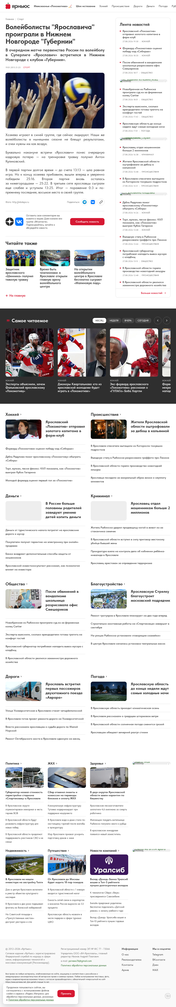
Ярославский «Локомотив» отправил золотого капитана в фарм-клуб (141, 34)
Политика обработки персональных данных (83, 965)
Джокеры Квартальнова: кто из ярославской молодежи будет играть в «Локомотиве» (80, 387)
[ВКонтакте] (19, 222)
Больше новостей (151, 293)
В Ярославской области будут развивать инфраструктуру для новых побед (22, 824)
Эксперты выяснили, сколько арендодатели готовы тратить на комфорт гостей (143, 109)
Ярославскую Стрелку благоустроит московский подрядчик (150, 596)
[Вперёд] (166, 320)
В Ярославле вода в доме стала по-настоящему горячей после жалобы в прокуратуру (66, 824)
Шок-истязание (85, 6)
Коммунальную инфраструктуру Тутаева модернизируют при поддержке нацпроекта (64, 809)
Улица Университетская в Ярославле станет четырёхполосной (44, 710)
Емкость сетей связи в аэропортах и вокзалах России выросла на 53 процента (66, 904)
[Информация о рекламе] (165, 81)
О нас (125, 954)
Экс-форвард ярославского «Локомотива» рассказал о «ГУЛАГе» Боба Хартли (129, 387)
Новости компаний (103, 850)
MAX (155, 970)
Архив (125, 970)
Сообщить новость (87, 221)
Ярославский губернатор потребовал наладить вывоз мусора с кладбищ (145, 254)
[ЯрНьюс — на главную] (18, 6)
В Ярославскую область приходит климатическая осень (125, 708)
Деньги (150, 6)
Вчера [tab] (128, 320)
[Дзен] (10, 222)
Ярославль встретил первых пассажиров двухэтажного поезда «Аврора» (64, 691)
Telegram (157, 954)
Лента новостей (135, 24)
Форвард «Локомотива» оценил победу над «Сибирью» (142, 50)
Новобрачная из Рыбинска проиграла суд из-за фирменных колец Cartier (142, 92)
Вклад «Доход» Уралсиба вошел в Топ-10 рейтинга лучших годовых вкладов (108, 921)
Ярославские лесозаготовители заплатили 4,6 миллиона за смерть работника (108, 809)
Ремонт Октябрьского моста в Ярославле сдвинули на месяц (43, 738)
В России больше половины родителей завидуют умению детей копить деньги (63, 510)
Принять (66, 993)
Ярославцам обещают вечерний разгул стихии (119, 732)
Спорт (20, 19)
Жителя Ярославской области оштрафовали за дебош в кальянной (141, 164)
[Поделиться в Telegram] (84, 202)
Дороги (138, 6)
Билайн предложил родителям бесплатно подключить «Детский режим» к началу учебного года (107, 907)
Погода (163, 6)
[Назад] (158, 320)
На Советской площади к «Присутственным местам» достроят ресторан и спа (20, 918)
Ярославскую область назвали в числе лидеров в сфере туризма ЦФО (65, 918)
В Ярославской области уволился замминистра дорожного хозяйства (144, 283)
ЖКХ (51, 763)
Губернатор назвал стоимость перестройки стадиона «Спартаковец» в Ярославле (24, 795)
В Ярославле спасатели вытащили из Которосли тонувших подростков (145, 180)
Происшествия (120, 6)
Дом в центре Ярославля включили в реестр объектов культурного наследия (24, 893)
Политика (12, 763)
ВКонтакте (158, 959)
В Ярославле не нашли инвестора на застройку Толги (24, 881)
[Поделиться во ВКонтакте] (92, 202)
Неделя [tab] (114, 320)
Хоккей (103, 6)
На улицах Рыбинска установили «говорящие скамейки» (125, 635)
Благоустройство (107, 584)
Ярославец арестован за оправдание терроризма (121, 563)
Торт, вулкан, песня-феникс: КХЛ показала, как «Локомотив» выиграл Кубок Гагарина (143, 222)
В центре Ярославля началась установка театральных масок (128, 643)
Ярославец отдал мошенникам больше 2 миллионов (141, 149)
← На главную (15, 295)
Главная (10, 19)
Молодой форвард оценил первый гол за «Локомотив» (39, 480)
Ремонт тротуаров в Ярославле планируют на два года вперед (129, 615)
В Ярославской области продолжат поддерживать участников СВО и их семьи (24, 838)
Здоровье (96, 763)
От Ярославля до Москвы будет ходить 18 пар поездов (65, 881)
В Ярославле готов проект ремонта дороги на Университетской (45, 718)
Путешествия (57, 850)
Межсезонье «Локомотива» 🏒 (53, 6)
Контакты (127, 964)
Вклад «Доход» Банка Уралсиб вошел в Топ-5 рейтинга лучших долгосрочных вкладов (109, 882)
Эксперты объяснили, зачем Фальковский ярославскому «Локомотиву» (25, 387)
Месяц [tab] (99, 320)
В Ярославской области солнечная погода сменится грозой (127, 724)
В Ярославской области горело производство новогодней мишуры (144, 269)
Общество (147, 73)
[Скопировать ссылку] (101, 202)
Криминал (148, 154)
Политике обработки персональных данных (31, 999)
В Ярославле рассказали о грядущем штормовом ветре (124, 716)
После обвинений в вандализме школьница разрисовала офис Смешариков (142, 65)
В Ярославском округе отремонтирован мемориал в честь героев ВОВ (24, 809)
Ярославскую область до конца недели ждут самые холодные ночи (144, 125)
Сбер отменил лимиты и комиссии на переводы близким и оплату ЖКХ (62, 795)
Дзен (155, 964)
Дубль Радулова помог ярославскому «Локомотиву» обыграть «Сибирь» (140, 205)
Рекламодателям (131, 959)
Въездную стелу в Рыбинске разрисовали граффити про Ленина (145, 238)
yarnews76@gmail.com (80, 961)
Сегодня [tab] (143, 320)
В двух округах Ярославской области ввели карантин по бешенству (107, 795)
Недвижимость (16, 850)
